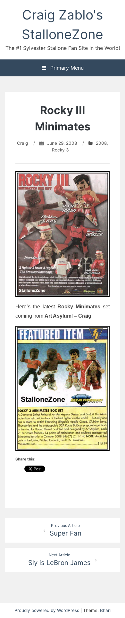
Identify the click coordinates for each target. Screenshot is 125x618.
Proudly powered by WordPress (47, 610)
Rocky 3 (60, 149)
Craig (22, 143)
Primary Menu (66, 68)
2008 (101, 143)
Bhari (105, 610)
